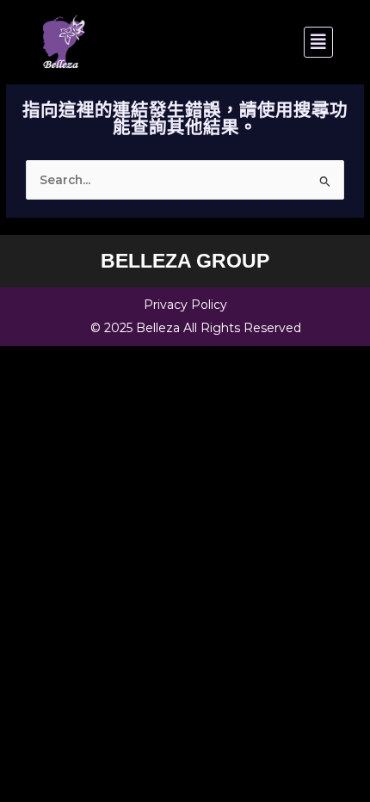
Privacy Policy (185, 304)
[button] (260, 42)
